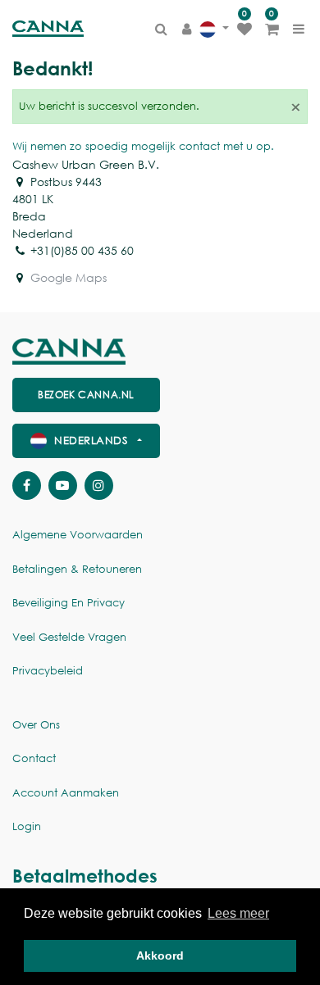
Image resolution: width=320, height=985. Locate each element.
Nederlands (91, 440)
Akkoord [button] (160, 955)
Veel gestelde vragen (69, 637)
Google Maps (68, 277)
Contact (34, 758)
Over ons (36, 725)
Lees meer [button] (238, 913)
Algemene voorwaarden (77, 535)
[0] (244, 29)
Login (26, 826)
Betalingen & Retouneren (77, 569)
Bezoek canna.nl (86, 395)
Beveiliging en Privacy (68, 603)
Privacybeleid (47, 671)
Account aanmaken (65, 793)
